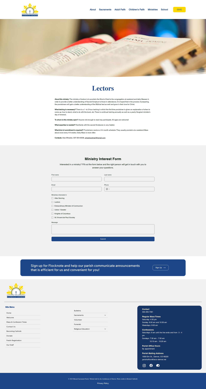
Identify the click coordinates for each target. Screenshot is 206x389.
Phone (106, 185)
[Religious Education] (105, 329)
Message (55, 222)
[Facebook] (151, 365)
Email (53, 185)
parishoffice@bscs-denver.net (154, 359)
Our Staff (10, 345)
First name (55, 175)
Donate (9, 336)
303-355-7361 (147, 312)
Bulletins (77, 311)
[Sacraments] (105, 315)
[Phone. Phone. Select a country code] (108, 189)
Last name (107, 175)
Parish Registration (13, 340)
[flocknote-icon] (158, 365)
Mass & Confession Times (16, 322)
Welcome (10, 317)
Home (8, 313)
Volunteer (78, 320)
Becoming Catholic (13, 331)
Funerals (77, 324)
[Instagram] (144, 365)
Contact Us (10, 327)
